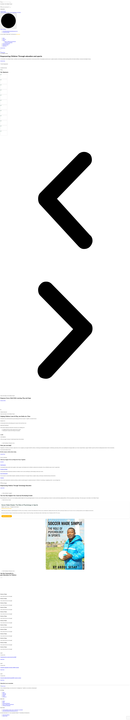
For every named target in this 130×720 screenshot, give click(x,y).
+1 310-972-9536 (5, 32)
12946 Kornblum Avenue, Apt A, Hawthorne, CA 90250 (10, 12)
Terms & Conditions (5, 714)
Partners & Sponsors (6, 43)
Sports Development (4, 473)
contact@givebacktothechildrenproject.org (10, 31)
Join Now (2, 461)
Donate (3, 695)
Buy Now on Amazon (7, 516)
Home (3, 38)
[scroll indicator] (8, 21)
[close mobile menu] (0, 51)
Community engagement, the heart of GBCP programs (9, 667)
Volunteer (2, 477)
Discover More (3, 400)
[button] (65, 200)
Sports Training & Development (10, 41)
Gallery (3, 701)
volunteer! (18, 34)
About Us (4, 39)
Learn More (2, 487)
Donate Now (2, 47)
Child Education (3, 465)
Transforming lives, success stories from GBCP (8, 657)
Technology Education (8, 42)
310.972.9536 (3, 11)
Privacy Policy (4, 716)
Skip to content (3, 29)
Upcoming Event (5, 44)
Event (3, 702)
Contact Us (4, 46)
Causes (3, 40)
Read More (2, 659)
